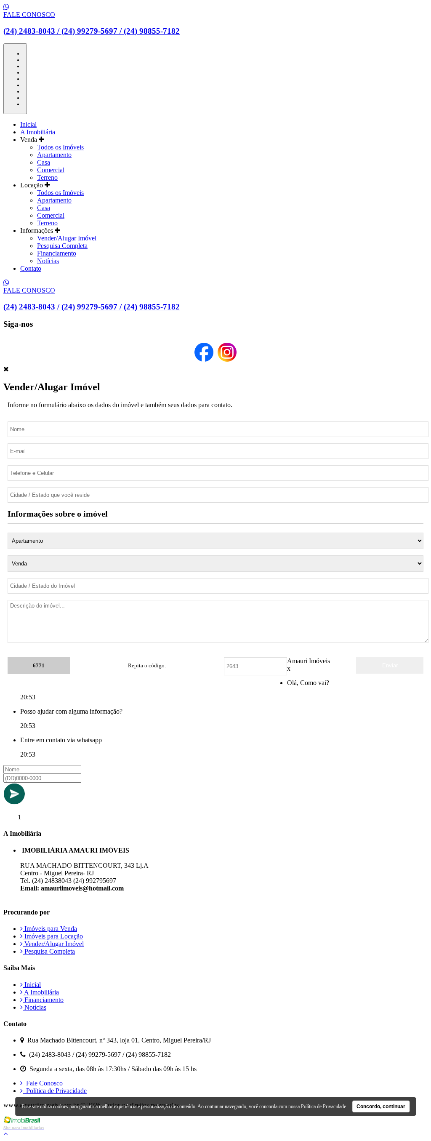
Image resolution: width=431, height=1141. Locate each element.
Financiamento (56, 253)
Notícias (48, 260)
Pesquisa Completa (62, 245)
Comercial (50, 169)
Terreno (47, 177)
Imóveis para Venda (50, 928)
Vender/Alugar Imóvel (66, 238)
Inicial (28, 124)
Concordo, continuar (381, 1106)
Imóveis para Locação (53, 936)
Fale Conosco (43, 1083)
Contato (30, 268)
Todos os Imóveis (60, 147)
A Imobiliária (37, 132)
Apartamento (54, 154)
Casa (43, 162)
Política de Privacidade (55, 1090)
